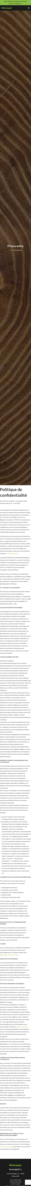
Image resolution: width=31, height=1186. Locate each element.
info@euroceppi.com (12, 553)
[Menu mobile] (28, 8)
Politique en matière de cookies (9, 955)
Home (11, 250)
